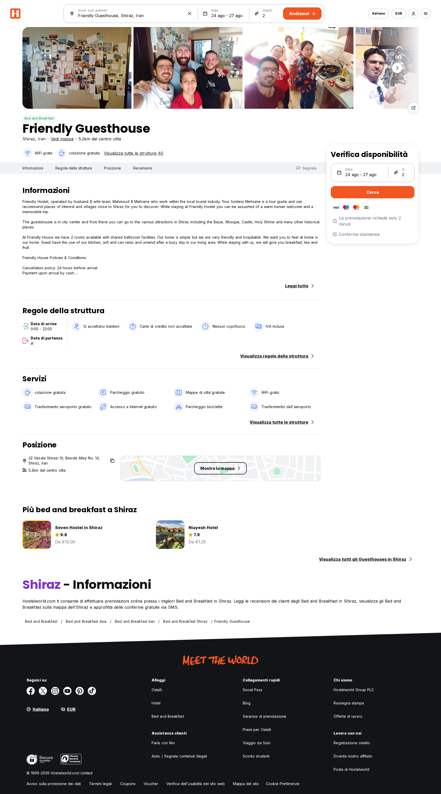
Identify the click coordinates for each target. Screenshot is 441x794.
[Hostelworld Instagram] (55, 691)
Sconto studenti (256, 756)
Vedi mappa (62, 138)
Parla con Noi (163, 743)
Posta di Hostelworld (351, 769)
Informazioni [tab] (32, 168)
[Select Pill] (413, 13)
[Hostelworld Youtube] (67, 691)
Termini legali (100, 783)
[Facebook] (31, 691)
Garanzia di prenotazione (264, 716)
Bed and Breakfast (39, 118)
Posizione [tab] (112, 168)
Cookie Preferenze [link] (282, 783)
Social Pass (252, 690)
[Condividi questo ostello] (413, 108)
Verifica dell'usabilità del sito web (195, 783)
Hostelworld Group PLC (354, 690)
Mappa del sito (246, 783)
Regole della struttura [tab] (73, 168)
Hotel (156, 703)
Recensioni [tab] (142, 168)
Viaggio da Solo (257, 743)
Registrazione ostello (352, 743)
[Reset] (189, 13)
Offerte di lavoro (348, 716)
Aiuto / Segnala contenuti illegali (179, 756)
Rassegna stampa (349, 703)
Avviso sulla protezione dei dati (54, 783)
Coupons (128, 783)
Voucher (151, 783)
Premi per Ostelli (257, 729)
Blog (246, 703)
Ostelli (157, 690)
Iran (42, 138)
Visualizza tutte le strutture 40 (133, 153)
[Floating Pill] (397, 68)
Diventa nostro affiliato (353, 756)
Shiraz (28, 138)
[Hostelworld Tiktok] (92, 691)
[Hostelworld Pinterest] (80, 691)
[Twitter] (43, 691)
